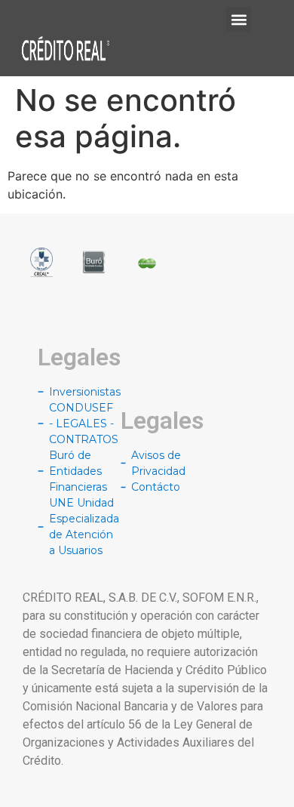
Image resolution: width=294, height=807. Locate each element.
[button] (238, 19)
